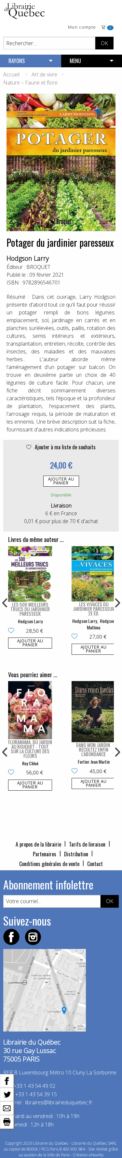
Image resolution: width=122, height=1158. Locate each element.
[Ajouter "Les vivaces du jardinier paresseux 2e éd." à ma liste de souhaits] (76, 636)
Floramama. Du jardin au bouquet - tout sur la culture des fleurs (30, 748)
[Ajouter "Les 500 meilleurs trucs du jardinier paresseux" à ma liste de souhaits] (12, 631)
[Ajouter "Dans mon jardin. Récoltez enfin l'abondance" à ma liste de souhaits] (76, 771)
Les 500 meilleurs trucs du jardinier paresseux (30, 609)
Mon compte (82, 27)
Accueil (11, 74)
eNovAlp (96, 1155)
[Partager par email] (7, 1107)
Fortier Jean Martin (94, 761)
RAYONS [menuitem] (16, 61)
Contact (95, 864)
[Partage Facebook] (7, 1080)
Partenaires (44, 854)
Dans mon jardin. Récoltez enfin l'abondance (93, 749)
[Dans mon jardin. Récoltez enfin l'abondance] (93, 711)
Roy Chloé (30, 763)
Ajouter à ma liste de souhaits (65, 447)
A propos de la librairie (38, 844)
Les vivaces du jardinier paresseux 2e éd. (93, 608)
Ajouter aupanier (61, 481)
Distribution (76, 854)
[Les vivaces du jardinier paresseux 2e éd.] (93, 574)
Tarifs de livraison (87, 844)
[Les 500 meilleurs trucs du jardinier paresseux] (30, 574)
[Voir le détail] (30, 574)
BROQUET (38, 266)
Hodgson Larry (28, 258)
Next (117, 603)
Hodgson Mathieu (101, 624)
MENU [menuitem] (75, 61)
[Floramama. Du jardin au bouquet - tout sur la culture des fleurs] (30, 710)
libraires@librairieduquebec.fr (58, 1102)
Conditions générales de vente (49, 864)
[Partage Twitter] (7, 1094)
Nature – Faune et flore (30, 82)
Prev (5, 603)
